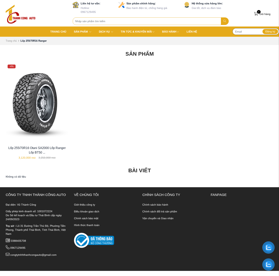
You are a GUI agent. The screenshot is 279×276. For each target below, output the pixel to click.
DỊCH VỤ (104, 31)
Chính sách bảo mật (86, 218)
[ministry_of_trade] (94, 240)
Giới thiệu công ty (84, 204)
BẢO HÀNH (169, 31)
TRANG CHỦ (58, 31)
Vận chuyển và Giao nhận (157, 218)
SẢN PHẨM (81, 31)
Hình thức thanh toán (86, 225)
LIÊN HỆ (192, 31)
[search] (225, 21)
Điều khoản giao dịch (86, 211)
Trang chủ (11, 40)
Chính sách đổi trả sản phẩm (159, 211)
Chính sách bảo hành (155, 204)
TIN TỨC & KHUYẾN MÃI (136, 31)
